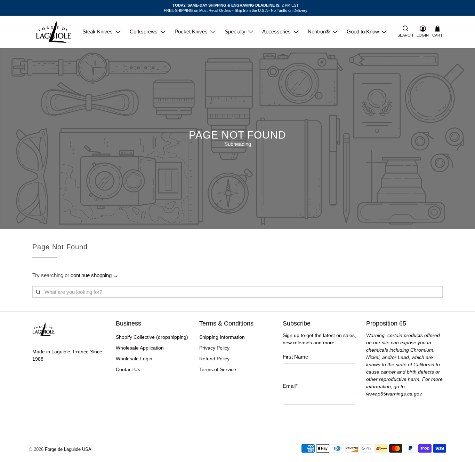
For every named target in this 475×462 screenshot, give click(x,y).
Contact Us (128, 369)
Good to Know (363, 31)
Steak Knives (97, 31)
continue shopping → (94, 275)
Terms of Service (217, 369)
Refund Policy (214, 358)
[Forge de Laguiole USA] (53, 32)
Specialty (235, 31)
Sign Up (319, 417)
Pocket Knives (191, 31)
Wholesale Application (140, 348)
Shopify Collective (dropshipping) (152, 337)
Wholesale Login (134, 358)
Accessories (276, 31)
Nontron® (319, 31)
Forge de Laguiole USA (68, 449)
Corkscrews (144, 31)
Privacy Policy (214, 348)
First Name (295, 357)
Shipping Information (222, 337)
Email (290, 386)
